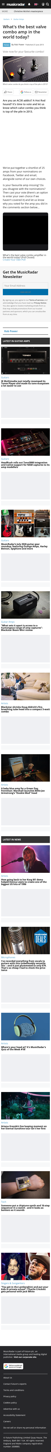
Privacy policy (9, 1396)
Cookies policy (10, 1402)
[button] (3, 4)
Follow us (27, 92)
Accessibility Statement (14, 1415)
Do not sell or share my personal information (24, 1427)
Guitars (6, 19)
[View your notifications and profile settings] (29, 4)
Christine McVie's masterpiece (28, 11)
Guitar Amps (18, 19)
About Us (7, 1377)
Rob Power (19, 44)
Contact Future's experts (14, 1384)
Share (10, 92)
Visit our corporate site (25, 1357)
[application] (25, 229)
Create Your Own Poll (14, 259)
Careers (7, 1421)
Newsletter (42, 92)
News (6, 44)
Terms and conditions (13, 1390)
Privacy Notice (40, 303)
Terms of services (36, 300)
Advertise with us (11, 1409)
